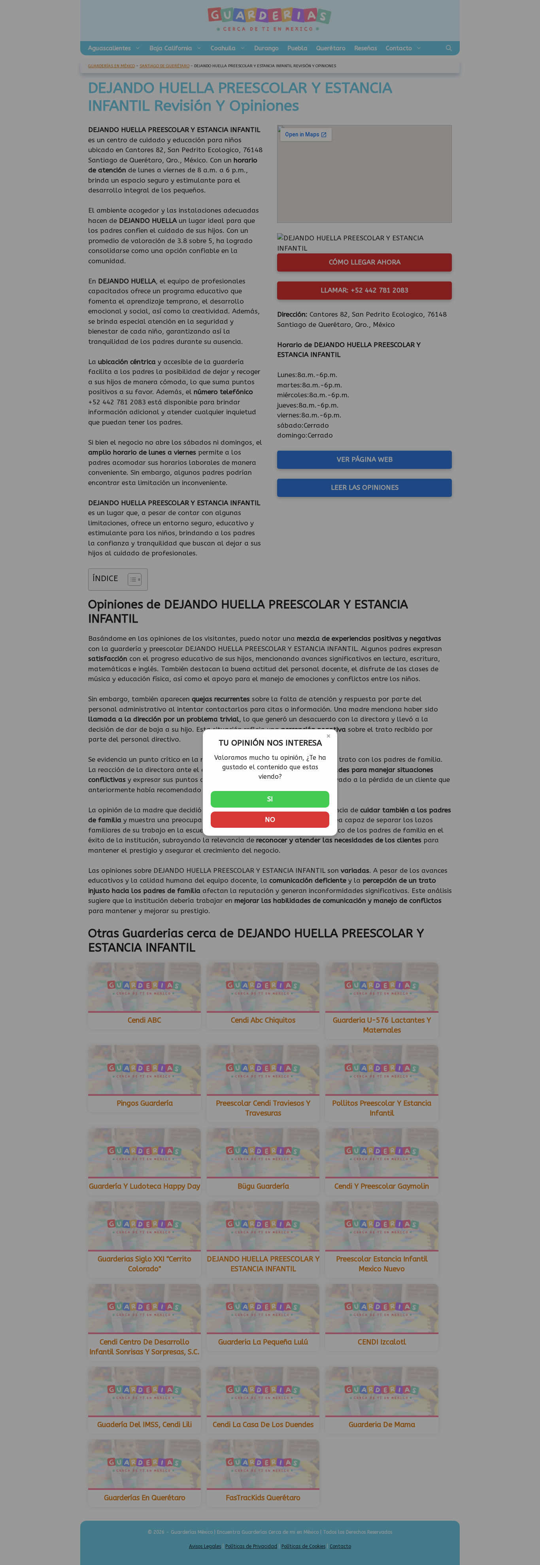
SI (270, 799)
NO (270, 819)
